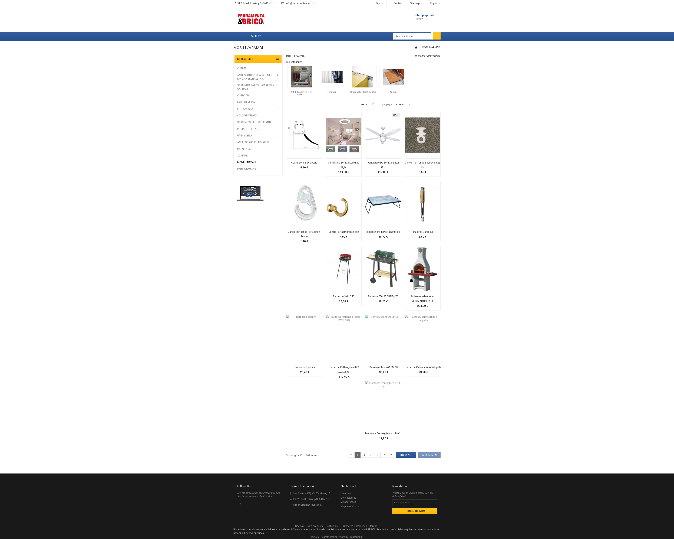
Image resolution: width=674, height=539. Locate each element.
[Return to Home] (416, 47)
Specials (300, 526)
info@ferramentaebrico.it (300, 3)
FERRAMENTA (245, 108)
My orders (346, 493)
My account (348, 486)
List (293, 104)
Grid (287, 104)
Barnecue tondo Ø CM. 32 (383, 367)
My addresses (348, 502)
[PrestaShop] (250, 193)
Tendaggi (332, 92)
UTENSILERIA (244, 135)
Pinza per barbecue (423, 231)
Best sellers (332, 526)
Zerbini (393, 92)
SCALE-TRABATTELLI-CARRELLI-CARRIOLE (255, 87)
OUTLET (256, 36)
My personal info (350, 506)
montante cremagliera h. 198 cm (383, 433)
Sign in (379, 3)
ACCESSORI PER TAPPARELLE (254, 142)
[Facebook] (240, 504)
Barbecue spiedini (305, 367)
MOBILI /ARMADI (246, 162)
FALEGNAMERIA (246, 102)
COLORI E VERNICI (247, 115)
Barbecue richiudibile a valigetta (423, 367)
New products (315, 526)
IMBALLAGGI (244, 149)
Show (364, 104)
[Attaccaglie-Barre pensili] (362, 77)
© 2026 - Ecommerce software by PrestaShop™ (337, 536)
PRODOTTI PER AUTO (249, 129)
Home (239, 36)
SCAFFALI (242, 155)
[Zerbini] (393, 77)
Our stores (347, 526)
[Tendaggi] (332, 77)
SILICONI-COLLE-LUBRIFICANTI (254, 122)
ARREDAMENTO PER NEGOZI (301, 93)
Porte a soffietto (246, 169)
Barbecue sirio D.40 (343, 296)
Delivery (360, 526)
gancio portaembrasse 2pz (344, 231)
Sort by (400, 104)
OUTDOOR (243, 95)
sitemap (415, 3)
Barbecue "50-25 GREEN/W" (383, 296)
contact (398, 3)
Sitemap (372, 526)
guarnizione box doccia (304, 162)
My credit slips (348, 497)
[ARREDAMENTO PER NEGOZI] (301, 77)
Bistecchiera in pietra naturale (383, 231)
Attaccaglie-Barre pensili (362, 92)
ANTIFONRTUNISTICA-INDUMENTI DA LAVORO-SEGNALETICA (257, 77)
